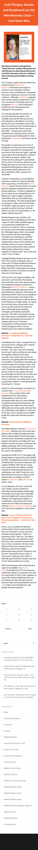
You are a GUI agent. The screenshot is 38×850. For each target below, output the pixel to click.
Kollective (26, 480)
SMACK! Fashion (10, 774)
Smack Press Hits (11, 749)
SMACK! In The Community (15, 781)
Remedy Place (12, 480)
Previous (8, 629)
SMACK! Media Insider (13, 799)
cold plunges (16, 138)
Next (30, 629)
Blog (5, 712)
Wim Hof (14, 105)
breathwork (23, 97)
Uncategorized (10, 824)
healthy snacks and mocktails (20, 506)
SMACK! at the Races (12, 768)
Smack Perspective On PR (14, 743)
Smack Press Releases (13, 756)
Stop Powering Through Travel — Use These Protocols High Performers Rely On (19, 677)
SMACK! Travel (10, 812)
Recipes (7, 731)
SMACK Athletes (10, 737)
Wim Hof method (19, 287)
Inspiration (8, 725)
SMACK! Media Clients (13, 787)
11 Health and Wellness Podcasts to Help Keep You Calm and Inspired (17, 335)
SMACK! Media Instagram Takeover (18, 806)
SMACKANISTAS (10, 818)
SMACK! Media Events (13, 793)
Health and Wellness (12, 718)
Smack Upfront (10, 762)
